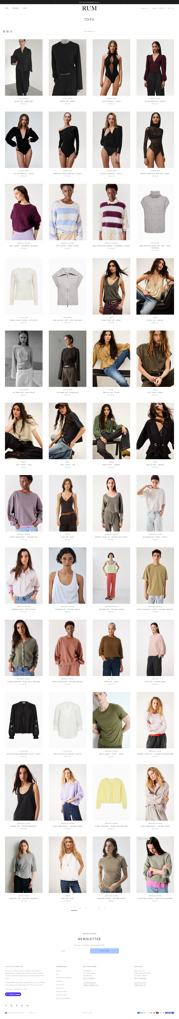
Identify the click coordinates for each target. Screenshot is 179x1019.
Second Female (23, 896)
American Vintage (23, 243)
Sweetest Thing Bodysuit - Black (67, 174)
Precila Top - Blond (111, 393)
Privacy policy (60, 985)
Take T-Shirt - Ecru (24, 465)
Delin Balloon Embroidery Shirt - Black (24, 754)
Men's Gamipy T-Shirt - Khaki (111, 754)
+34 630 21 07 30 (140, 983)
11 (99, 908)
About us (58, 971)
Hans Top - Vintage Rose (155, 682)
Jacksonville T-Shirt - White (155, 537)
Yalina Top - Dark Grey (23, 101)
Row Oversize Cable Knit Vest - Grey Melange (155, 247)
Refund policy (60, 988)
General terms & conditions (64, 978)
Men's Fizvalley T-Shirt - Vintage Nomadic (155, 609)
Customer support (61, 995)
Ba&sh (111, 317)
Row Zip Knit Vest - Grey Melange (67, 320)
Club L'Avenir (23, 98)
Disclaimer (59, 981)
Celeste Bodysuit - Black (111, 174)
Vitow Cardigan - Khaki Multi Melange (23, 682)
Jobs (57, 974)
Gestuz (67, 534)
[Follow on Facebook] (6, 1005)
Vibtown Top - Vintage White (67, 609)
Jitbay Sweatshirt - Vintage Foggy (155, 826)
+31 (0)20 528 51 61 (89, 983)
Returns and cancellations (63, 998)
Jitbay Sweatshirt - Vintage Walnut (67, 682)
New (6, 8)
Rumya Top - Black (67, 101)
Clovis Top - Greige (155, 320)
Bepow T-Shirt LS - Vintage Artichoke (111, 537)
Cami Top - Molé (67, 537)
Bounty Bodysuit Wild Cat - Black (155, 174)
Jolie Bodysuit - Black (111, 101)
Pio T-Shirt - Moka (155, 393)
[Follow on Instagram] (11, 1005)
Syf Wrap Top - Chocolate (68, 393)
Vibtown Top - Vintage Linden (111, 609)
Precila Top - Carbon (155, 465)
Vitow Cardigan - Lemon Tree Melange (111, 826)
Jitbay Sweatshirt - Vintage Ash (24, 537)
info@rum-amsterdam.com (90, 985)
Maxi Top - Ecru (67, 898)
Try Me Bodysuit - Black (24, 174)
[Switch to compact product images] (11, 31)
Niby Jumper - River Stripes (67, 246)
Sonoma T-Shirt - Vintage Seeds (111, 898)
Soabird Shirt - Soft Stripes (24, 609)
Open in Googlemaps (89, 978)
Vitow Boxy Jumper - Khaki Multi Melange (155, 898)
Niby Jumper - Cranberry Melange (24, 246)
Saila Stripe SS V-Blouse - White (67, 754)
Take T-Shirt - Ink (67, 465)
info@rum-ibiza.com (140, 985)
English (144, 8)
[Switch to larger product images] (4, 31)
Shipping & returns (61, 991)
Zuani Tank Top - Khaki (111, 320)
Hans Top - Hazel (111, 682)
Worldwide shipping (89, 2)
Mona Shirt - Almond (111, 465)
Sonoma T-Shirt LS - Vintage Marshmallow (155, 754)
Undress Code (111, 98)
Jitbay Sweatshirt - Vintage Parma (67, 826)
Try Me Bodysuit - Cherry (155, 101)
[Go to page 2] (105, 908)
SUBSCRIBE (104, 951)
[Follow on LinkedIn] (28, 1005)
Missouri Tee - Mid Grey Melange (24, 898)
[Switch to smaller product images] (7, 31)
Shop (25, 8)
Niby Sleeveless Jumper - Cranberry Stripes (111, 246)
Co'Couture (155, 243)
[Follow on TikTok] (22, 1005)
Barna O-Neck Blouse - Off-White (24, 320)
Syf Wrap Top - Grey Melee (24, 393)
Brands (16, 8)
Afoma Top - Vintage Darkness (24, 826)
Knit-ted (111, 679)
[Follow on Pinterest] (17, 1005)
